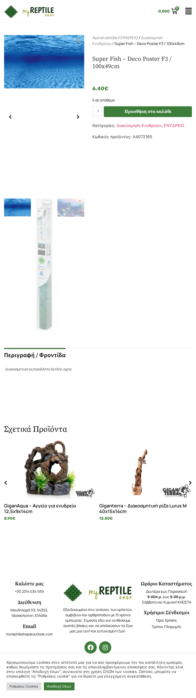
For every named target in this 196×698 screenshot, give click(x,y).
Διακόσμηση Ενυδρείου (139, 125)
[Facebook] (90, 647)
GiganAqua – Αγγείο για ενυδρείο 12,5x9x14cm (40, 508)
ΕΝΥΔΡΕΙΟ (129, 37)
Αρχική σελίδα (104, 37)
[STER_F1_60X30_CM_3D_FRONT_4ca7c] (44, 117)
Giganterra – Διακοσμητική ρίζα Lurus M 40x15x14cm (143, 508)
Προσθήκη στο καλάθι (148, 111)
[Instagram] (105, 647)
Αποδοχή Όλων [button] (59, 686)
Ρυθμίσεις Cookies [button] (23, 686)
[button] (10, 117)
